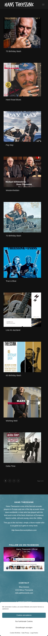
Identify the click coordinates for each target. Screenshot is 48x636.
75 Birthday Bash (13, 51)
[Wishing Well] (22, 402)
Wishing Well (11, 421)
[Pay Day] (22, 126)
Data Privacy (25, 633)
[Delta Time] (22, 447)
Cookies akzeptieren (24, 615)
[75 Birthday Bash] (22, 32)
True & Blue (11, 281)
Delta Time (10, 466)
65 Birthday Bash (13, 375)
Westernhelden (12, 190)
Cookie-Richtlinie (15, 633)
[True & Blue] (22, 262)
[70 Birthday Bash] (22, 217)
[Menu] (43, 4)
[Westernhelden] (22, 172)
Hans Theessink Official (26, 549)
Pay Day (9, 145)
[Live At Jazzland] (22, 310)
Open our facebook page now (25, 559)
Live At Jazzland (13, 330)
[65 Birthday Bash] (22, 357)
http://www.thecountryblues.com (24, 530)
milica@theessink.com (24, 593)
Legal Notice (34, 633)
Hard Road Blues (13, 100)
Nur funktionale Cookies (24, 621)
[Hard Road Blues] (22, 79)
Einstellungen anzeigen (24, 627)
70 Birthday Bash (13, 236)
